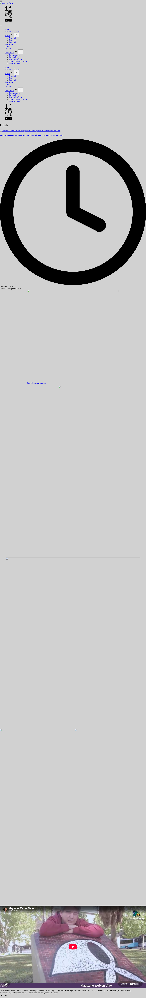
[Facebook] (8, 9)
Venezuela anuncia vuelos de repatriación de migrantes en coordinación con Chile (31, 135)
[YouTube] (8, 21)
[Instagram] (8, 13)
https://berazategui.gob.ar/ (36, 383)
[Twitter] (8, 17)
